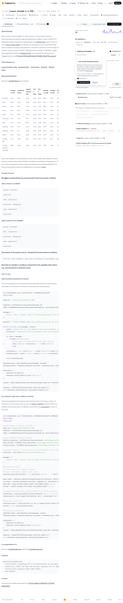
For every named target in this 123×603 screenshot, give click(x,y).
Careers (54, 599)
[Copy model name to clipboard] (34, 11)
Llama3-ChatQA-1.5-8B (9, 67)
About (43, 599)
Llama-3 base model (13, 45)
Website (51, 67)
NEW (94, 51)
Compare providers (115, 87)
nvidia (5, 11)
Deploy (85, 24)
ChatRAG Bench (14, 81)
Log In (111, 3)
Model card (8, 24)
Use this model (114, 24)
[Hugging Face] (64, 599)
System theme (8, 599)
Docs (94, 3)
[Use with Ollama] (115, 97)
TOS (22, 599)
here (44, 167)
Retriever (44, 67)
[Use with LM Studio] (112, 97)
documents (45, 407)
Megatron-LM (26, 53)
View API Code (84, 82)
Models (55, 3)
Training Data (34, 67)
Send (116, 84)
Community (43, 24)
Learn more (89, 71)
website (52, 56)
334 (43, 11)
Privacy (32, 599)
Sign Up (117, 3)
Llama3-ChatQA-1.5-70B (21, 11)
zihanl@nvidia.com (15, 549)
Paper (4, 70)
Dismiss (94, 82)
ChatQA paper (41, 42)
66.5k (58, 11)
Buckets (84, 3)
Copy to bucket (99, 24)
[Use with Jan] (113, 97)
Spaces (73, 3)
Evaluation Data (23, 67)
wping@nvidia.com (35, 549)
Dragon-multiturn (37, 404)
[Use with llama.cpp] (110, 97)
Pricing (100, 3)
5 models (118, 97)
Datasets (64, 3)
